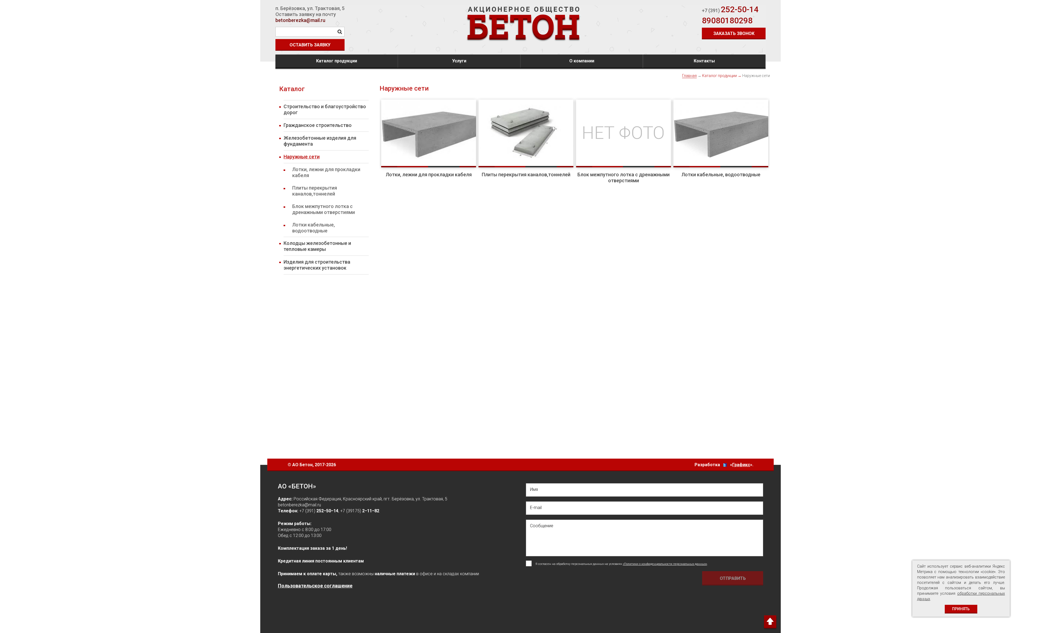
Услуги (459, 60)
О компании (581, 60)
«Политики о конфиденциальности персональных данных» (665, 564)
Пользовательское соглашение (315, 586)
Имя (534, 489)
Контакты (704, 60)
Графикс (741, 464)
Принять (961, 609)
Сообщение (541, 525)
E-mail (536, 507)
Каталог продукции (336, 60)
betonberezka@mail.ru (300, 20)
